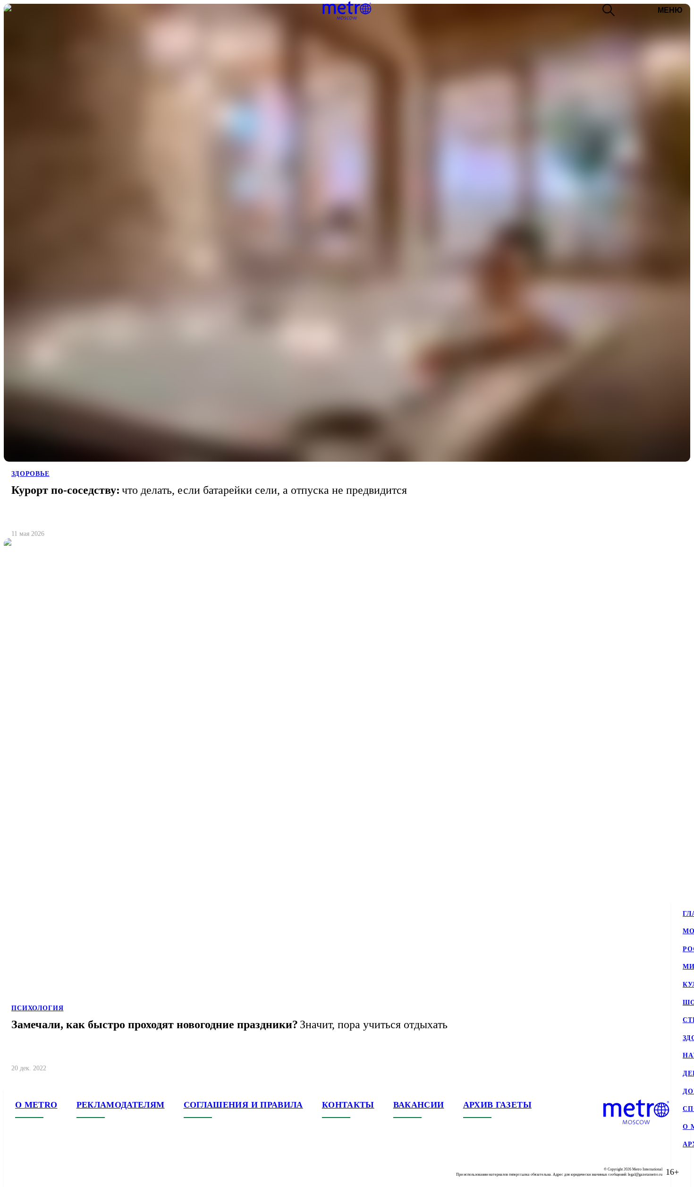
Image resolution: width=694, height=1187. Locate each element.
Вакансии (418, 1105)
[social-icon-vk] (22, 1171)
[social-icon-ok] (60, 1171)
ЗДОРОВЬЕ (30, 473)
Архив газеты (497, 1105)
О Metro (36, 1105)
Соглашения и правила (243, 1105)
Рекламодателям (120, 1105)
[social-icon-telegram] (41, 1171)
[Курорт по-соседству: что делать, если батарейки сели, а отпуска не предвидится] (347, 275)
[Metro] (346, 10)
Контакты (348, 1105)
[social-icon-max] (79, 1171)
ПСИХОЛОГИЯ (37, 1008)
